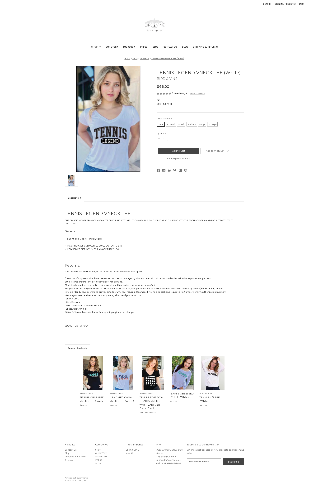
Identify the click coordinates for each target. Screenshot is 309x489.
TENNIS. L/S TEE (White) (209, 399)
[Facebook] (158, 170)
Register (291, 4)
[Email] (163, 170)
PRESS (143, 46)
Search (267, 4)
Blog (185, 46)
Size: (164, 118)
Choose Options (93, 375)
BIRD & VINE (132, 450)
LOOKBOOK (129, 46)
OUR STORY (112, 46)
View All (129, 453)
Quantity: (161, 133)
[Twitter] (174, 170)
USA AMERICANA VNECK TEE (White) (122, 399)
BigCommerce (81, 478)
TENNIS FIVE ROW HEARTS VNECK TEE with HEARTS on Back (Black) (152, 403)
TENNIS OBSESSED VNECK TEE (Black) (92, 399)
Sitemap (69, 460)
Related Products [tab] (77, 348)
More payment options (179, 158)
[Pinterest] (185, 170)
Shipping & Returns (205, 46)
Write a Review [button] (197, 93)
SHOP (94, 46)
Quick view (90, 370)
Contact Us (170, 46)
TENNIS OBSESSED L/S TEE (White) (181, 395)
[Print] (169, 170)
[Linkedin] (180, 170)
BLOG (155, 46)
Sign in (279, 4)
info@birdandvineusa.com (79, 292)
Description (74, 197)
